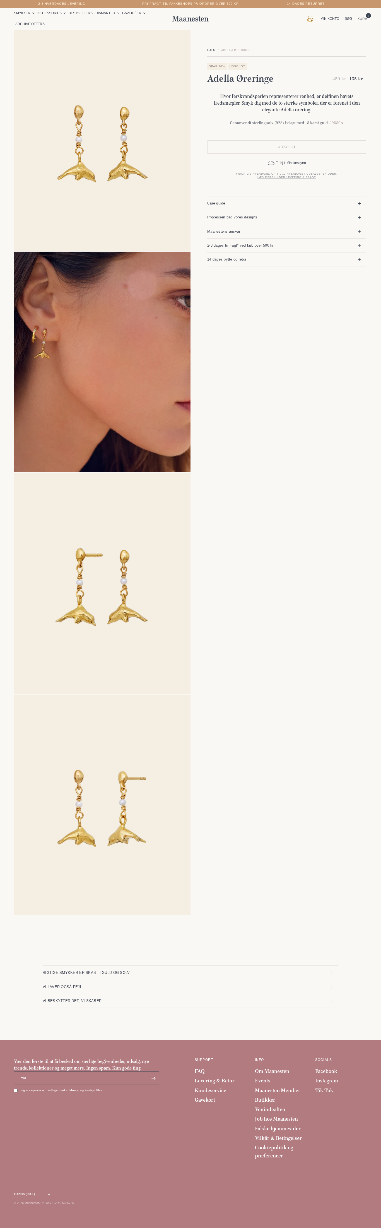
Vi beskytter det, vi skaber (72, 1001)
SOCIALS (323, 1059)
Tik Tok (324, 1090)
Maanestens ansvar (223, 231)
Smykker (22, 13)
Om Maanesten (272, 1071)
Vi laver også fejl (62, 987)
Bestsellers (81, 13)
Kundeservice (210, 1090)
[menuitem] (25, 13)
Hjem (211, 50)
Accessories (49, 13)
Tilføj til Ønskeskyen (291, 163)
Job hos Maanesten (276, 1119)
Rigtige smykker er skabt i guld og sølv (86, 973)
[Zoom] (178, 41)
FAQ (200, 1071)
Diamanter (105, 13)
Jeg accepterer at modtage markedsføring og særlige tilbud (61, 1090)
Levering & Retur (215, 1080)
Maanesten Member (277, 1090)
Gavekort (205, 1100)
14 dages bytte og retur (226, 259)
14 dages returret (306, 3)
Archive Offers (30, 24)
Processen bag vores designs (232, 217)
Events (262, 1080)
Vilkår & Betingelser (278, 1138)
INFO (259, 1059)
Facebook (326, 1071)
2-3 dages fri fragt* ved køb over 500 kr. (240, 245)
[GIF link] (311, 19)
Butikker (265, 1100)
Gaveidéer (131, 13)
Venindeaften (270, 1109)
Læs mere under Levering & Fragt (286, 177)
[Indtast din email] (153, 1078)
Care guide (216, 203)
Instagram (326, 1080)
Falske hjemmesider (278, 1128)
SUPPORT (204, 1059)
